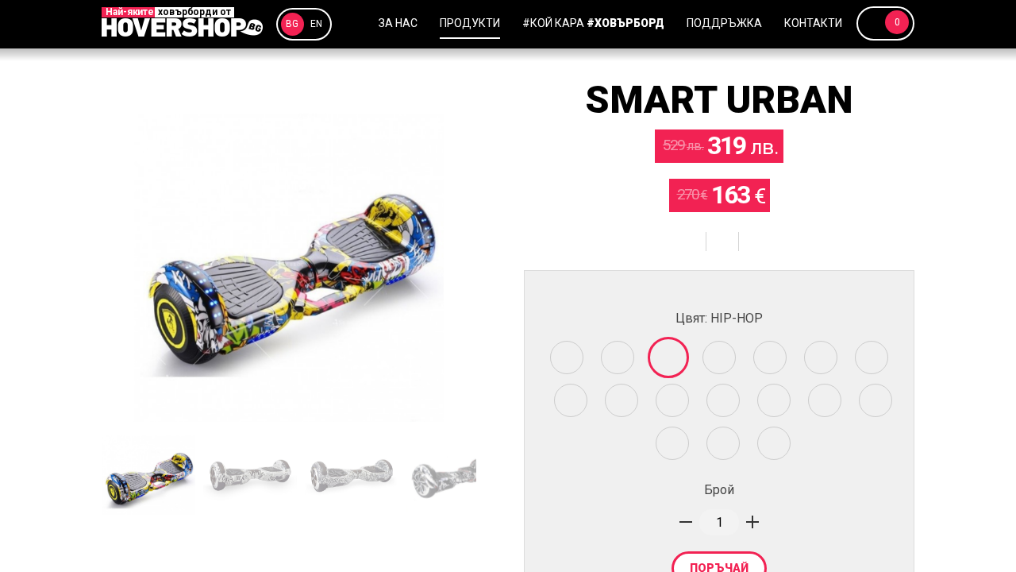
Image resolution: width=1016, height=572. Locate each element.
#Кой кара (593, 23)
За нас (398, 23)
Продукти (470, 23)
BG (292, 23)
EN (316, 23)
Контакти (813, 23)
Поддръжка (724, 23)
